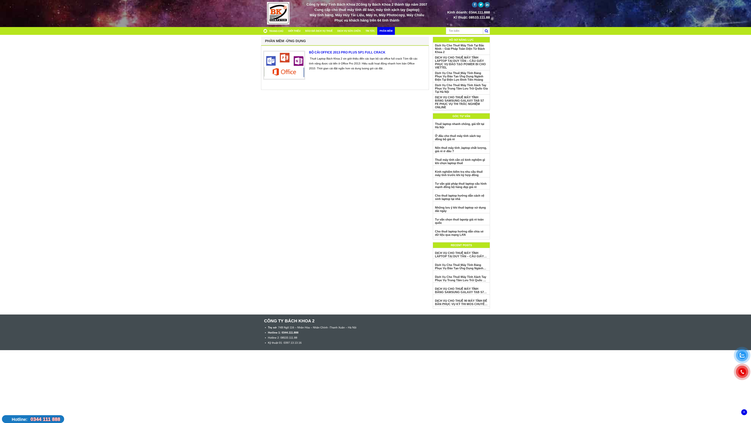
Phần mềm (386, 31)
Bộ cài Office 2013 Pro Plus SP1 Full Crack (347, 52)
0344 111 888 (36, 419)
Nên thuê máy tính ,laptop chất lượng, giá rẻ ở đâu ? (461, 149)
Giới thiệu (294, 31)
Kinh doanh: (468, 12)
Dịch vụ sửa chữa (349, 31)
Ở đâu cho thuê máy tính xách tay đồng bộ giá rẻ (458, 137)
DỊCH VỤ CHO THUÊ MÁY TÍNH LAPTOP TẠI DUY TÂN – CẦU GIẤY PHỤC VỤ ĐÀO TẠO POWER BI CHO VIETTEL (460, 62)
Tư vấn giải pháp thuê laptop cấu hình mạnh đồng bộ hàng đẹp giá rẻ (461, 185)
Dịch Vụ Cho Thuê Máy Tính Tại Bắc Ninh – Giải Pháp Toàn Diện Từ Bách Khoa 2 (460, 49)
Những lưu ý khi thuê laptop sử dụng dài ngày (460, 209)
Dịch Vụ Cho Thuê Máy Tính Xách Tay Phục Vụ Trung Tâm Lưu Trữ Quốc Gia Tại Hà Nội (461, 88)
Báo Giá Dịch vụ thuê (319, 31)
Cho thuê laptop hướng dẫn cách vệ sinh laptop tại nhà (459, 197)
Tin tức (370, 31)
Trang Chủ (276, 31)
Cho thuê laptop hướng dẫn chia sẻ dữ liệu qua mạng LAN (459, 233)
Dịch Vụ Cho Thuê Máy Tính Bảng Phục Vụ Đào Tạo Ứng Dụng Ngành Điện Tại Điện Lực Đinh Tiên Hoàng (459, 76)
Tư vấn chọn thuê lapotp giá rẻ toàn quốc (459, 221)
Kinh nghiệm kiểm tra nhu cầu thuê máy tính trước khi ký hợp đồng (459, 173)
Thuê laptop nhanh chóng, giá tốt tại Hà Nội (459, 125)
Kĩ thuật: (472, 17)
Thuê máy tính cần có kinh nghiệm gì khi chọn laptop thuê (460, 161)
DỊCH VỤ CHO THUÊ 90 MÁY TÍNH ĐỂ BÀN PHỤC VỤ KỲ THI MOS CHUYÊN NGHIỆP (461, 302)
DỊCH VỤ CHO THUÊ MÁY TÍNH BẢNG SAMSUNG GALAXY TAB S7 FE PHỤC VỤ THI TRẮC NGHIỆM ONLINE (459, 102)
